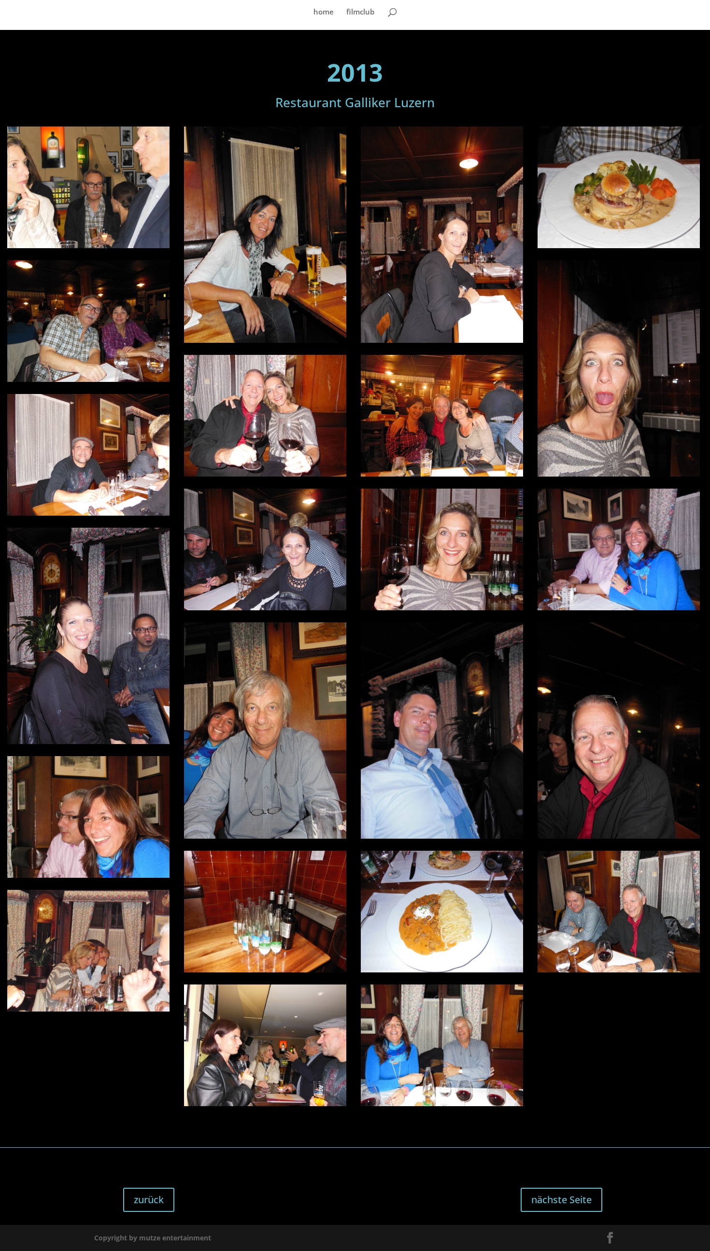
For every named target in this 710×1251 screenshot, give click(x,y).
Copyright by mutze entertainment (152, 1237)
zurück (149, 1199)
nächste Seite (561, 1199)
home (323, 12)
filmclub (360, 12)
